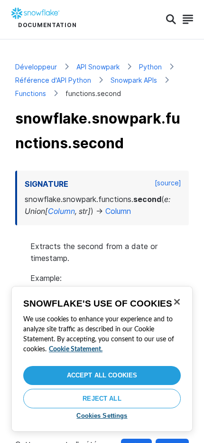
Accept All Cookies (102, 375)
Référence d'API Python (53, 80)
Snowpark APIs (134, 80)
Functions (30, 93)
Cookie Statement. (75, 349)
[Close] (177, 301)
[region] (102, 359)
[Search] (171, 19)
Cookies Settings (101, 415)
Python (150, 67)
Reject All (102, 398)
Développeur (36, 67)
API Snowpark (98, 67)
